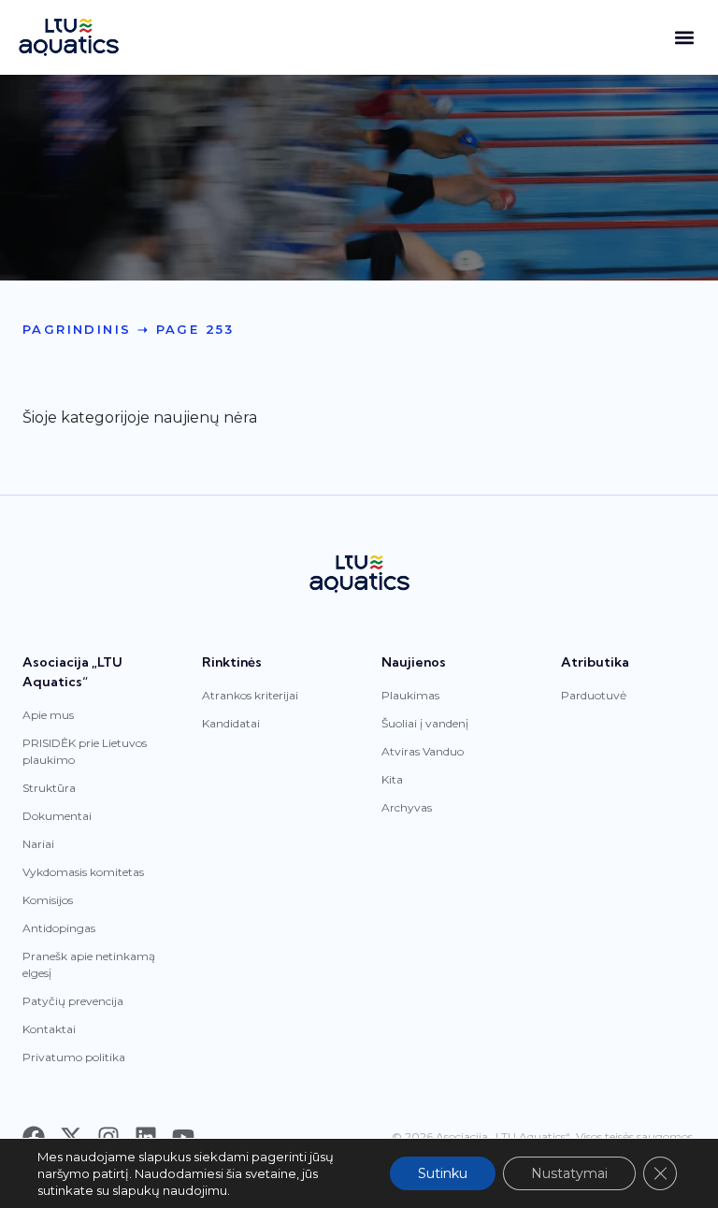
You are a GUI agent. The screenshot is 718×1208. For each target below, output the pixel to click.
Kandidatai (231, 723)
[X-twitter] (71, 1137)
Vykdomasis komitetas (83, 872)
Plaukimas (410, 695)
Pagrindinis (76, 329)
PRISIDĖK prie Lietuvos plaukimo (84, 751)
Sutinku (442, 1173)
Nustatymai (569, 1173)
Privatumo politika (73, 1057)
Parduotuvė (593, 695)
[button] (683, 37)
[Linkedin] (146, 1137)
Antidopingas (58, 928)
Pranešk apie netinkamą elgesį (88, 964)
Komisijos (47, 900)
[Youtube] (183, 1137)
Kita (392, 779)
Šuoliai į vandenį (424, 723)
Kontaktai (49, 1029)
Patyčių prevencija (72, 1001)
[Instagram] (108, 1137)
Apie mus (48, 715)
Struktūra (49, 788)
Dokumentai (57, 816)
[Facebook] (33, 1137)
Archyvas (406, 807)
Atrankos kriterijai (250, 695)
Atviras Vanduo (422, 751)
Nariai (38, 844)
